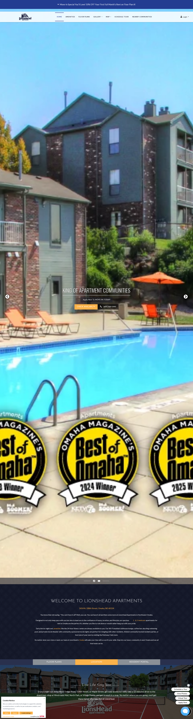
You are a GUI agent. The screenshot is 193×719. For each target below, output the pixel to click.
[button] (96, 4)
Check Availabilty (86, 307)
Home (59, 17)
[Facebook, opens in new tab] (94, 581)
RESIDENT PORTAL (139, 662)
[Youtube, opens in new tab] (99, 581)
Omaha (81, 640)
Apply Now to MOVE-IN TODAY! (98, 300)
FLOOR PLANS (54, 662)
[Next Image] (185, 296)
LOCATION (96, 662)
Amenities (70, 17)
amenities (57, 628)
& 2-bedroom (140, 620)
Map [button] (108, 17)
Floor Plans (84, 17)
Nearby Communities (142, 17)
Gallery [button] (97, 17)
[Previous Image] (7, 296)
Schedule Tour (122, 17)
